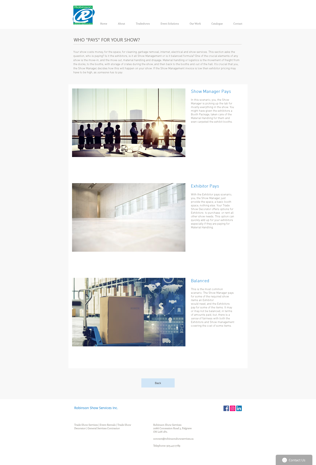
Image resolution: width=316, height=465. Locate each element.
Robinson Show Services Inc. (96, 408)
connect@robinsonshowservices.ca (173, 438)
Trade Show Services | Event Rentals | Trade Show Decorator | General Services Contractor (102, 426)
